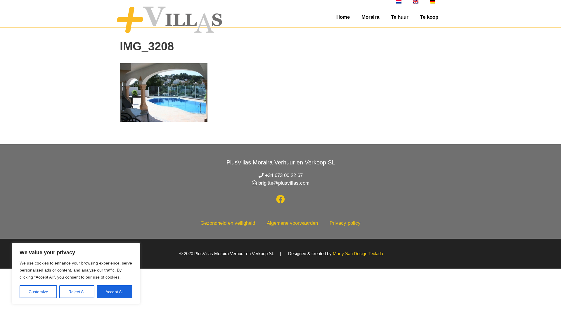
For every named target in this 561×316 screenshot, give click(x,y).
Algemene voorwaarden (292, 223)
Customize (38, 291)
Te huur (399, 17)
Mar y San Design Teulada (358, 253)
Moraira (370, 17)
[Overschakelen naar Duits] (432, 2)
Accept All (114, 291)
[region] (76, 273)
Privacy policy (345, 223)
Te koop (429, 17)
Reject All (76, 291)
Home (343, 17)
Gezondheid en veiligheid (227, 223)
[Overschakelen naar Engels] (415, 2)
